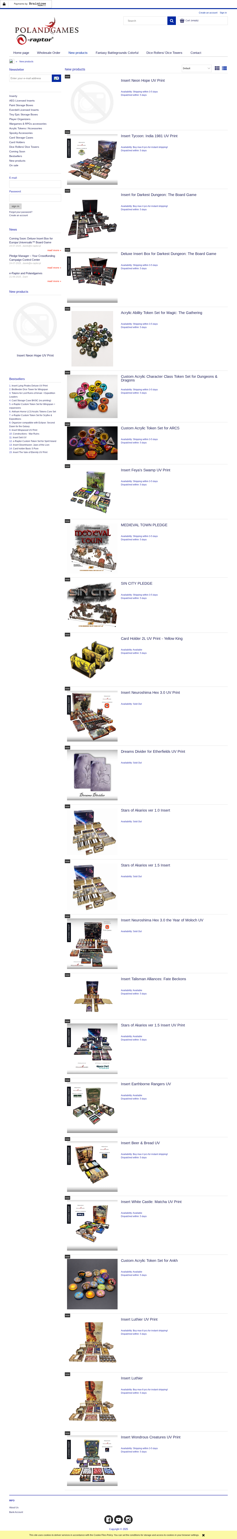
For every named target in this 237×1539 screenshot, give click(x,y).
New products (17, 160)
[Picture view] (217, 68)
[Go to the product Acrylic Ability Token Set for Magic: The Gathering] (92, 338)
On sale (13, 165)
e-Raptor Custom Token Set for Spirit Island (34, 441)
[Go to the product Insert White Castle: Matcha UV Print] (92, 1225)
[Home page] (46, 30)
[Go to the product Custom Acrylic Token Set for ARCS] (92, 443)
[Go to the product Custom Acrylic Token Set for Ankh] (92, 1284)
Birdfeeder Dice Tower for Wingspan (30, 389)
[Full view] (224, 68)
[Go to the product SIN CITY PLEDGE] (92, 605)
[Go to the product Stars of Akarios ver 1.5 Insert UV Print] (92, 1048)
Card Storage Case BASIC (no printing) (31, 400)
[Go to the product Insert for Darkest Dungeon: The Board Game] (92, 218)
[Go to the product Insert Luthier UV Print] (92, 1343)
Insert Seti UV (19, 437)
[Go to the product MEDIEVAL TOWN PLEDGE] (92, 548)
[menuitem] (21, 53)
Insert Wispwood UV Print (24, 430)
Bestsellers (15, 156)
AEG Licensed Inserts (22, 100)
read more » (54, 250)
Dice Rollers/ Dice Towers (24, 146)
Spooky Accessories (21, 132)
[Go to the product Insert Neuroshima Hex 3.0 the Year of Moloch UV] (92, 943)
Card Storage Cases (21, 137)
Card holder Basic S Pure (26, 448)
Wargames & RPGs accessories (27, 123)
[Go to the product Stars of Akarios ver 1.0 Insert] (92, 832)
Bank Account (16, 1512)
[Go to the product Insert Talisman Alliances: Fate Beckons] (92, 996)
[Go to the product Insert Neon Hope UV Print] (92, 102)
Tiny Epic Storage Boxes (23, 114)
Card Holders (17, 142)
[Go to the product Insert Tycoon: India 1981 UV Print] (92, 159)
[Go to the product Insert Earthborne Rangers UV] (92, 1107)
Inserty (13, 95)
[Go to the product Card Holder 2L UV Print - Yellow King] (92, 660)
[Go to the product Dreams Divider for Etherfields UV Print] (92, 775)
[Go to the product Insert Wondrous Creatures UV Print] (92, 1460)
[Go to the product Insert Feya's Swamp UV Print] (92, 491)
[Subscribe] (56, 78)
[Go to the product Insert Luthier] (92, 1401)
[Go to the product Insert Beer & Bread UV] (92, 1166)
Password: (15, 191)
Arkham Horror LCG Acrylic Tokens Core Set (34, 411)
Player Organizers (19, 119)
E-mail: (13, 177)
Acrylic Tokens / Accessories (25, 128)
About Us (14, 1507)
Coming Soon (17, 151)
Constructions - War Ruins (26, 434)
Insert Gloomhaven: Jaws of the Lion (31, 445)
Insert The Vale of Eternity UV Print (30, 452)
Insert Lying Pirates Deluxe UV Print (30, 385)
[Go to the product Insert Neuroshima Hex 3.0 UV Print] (92, 716)
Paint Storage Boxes (21, 105)
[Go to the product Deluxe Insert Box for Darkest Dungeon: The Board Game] (92, 277)
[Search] (171, 20)
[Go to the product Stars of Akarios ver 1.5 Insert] (92, 887)
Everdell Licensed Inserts (24, 109)
